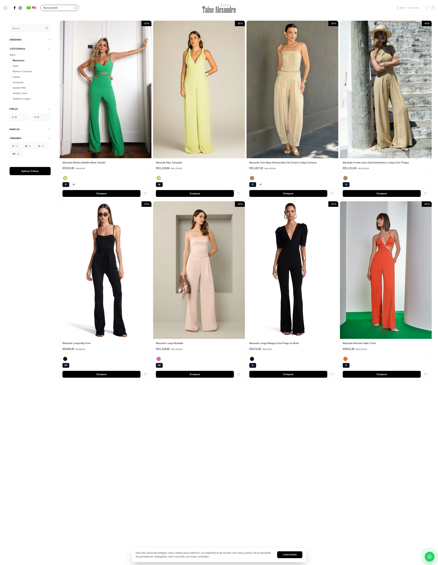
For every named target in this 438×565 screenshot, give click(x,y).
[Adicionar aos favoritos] (145, 193)
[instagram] (20, 7)
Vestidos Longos (21, 98)
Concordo (290, 554)
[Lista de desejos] (427, 8)
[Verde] (65, 178)
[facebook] (14, 7)
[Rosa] (158, 359)
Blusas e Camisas (22, 71)
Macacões (18, 60)
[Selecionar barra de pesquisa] (75, 8)
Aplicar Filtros (30, 171)
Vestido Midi (19, 87)
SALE (13, 55)
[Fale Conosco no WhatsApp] (430, 557)
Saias (16, 65)
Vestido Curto (20, 93)
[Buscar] (47, 28)
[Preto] (65, 359)
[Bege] (252, 178)
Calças (16, 76)
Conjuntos (18, 82)
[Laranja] (345, 359)
